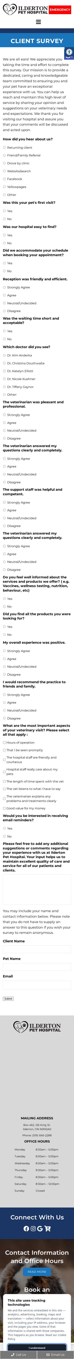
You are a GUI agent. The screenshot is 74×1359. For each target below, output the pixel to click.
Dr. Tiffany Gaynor (20, 387)
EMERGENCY (60, 10)
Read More (37, 1271)
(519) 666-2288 (42, 1135)
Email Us (57, 1355)
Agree (11, 295)
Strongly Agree (18, 287)
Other (11, 195)
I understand (37, 1347)
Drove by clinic (18, 163)
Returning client (19, 147)
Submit (8, 998)
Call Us (20, 1355)
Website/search (19, 171)
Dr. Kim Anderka (19, 355)
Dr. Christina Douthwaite (26, 363)
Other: (12, 394)
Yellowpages (16, 187)
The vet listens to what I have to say (33, 789)
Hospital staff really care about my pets (32, 772)
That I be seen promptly (24, 750)
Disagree (14, 311)
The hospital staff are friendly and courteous (31, 760)
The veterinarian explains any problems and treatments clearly (31, 799)
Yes (9, 211)
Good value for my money (26, 808)
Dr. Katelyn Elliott (20, 371)
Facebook (14, 179)
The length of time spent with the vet (35, 781)
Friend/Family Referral (23, 155)
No (9, 219)
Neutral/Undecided (21, 303)
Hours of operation (20, 742)
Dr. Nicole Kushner (21, 379)
